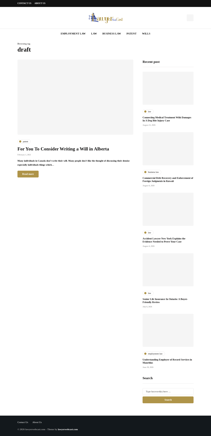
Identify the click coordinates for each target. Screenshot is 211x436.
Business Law (111, 33)
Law (94, 33)
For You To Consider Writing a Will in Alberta (63, 148)
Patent (132, 33)
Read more (28, 174)
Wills (146, 33)
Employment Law (73, 33)
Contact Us (24, 3)
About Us (39, 3)
